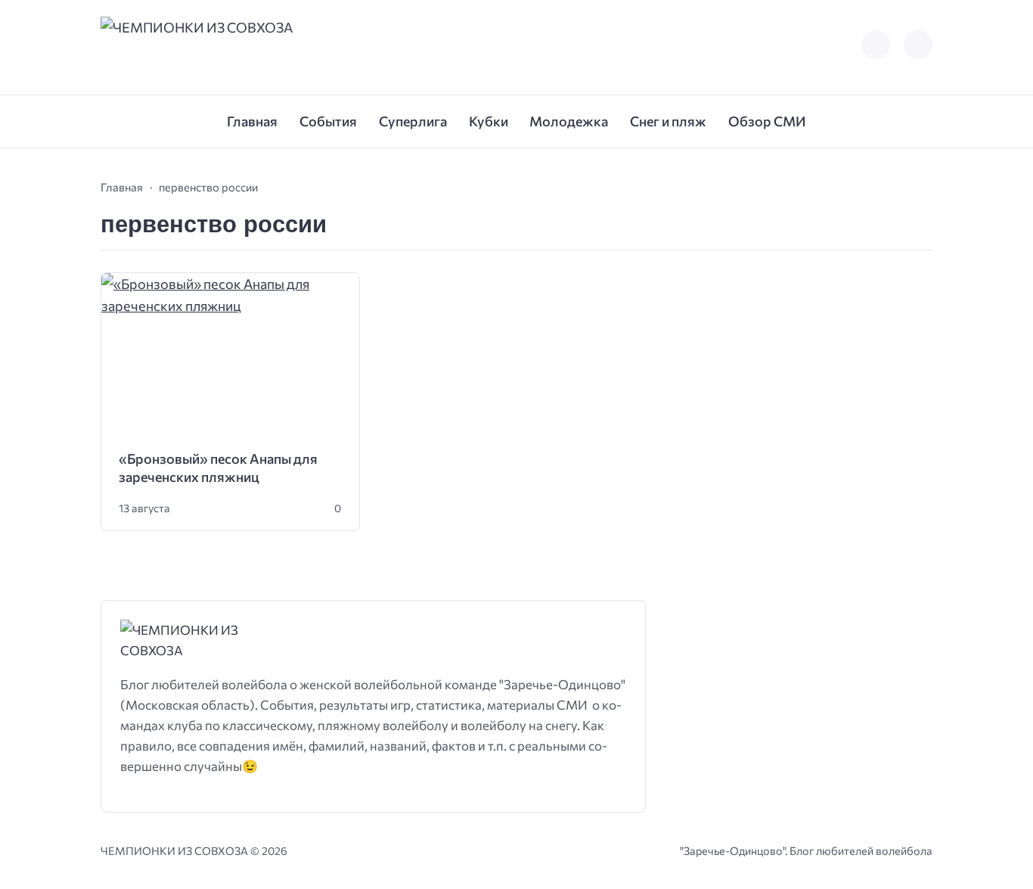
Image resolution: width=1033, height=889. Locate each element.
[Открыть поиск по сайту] (918, 44)
